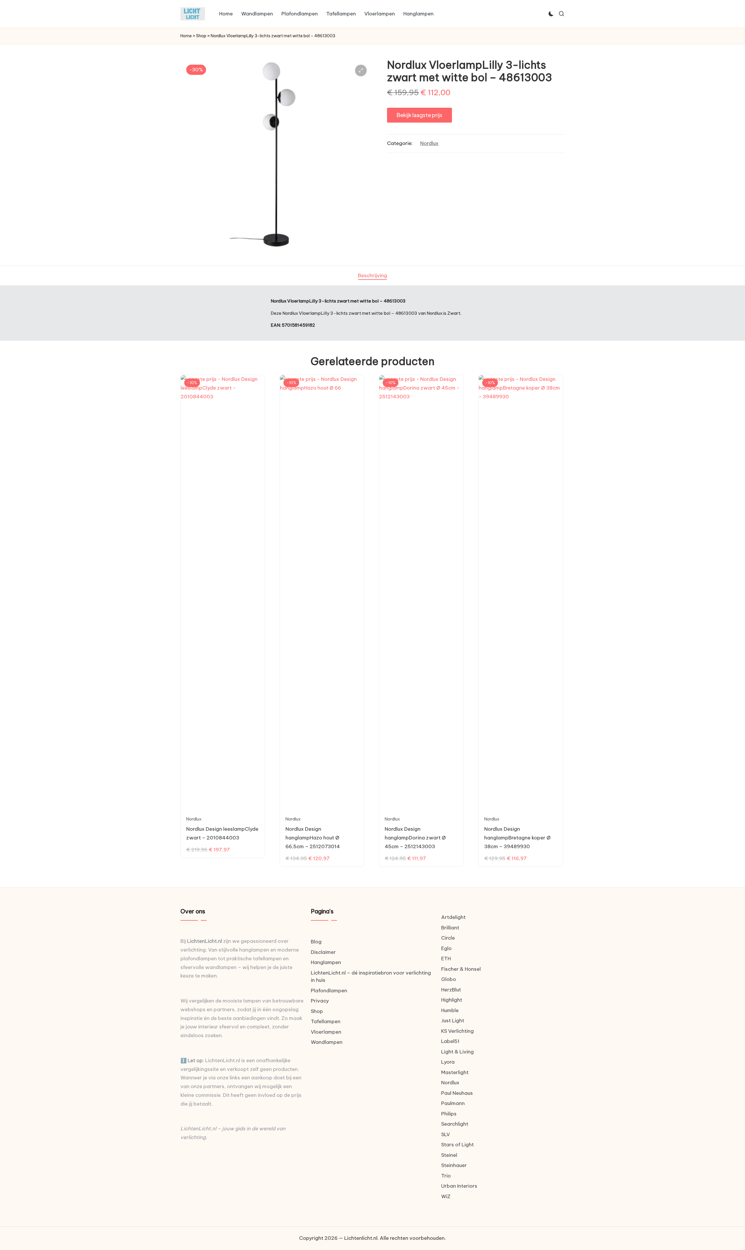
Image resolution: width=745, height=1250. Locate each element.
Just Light (452, 1020)
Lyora (448, 1062)
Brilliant (450, 927)
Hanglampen (326, 962)
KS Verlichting (457, 1031)
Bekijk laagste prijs (419, 115)
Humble (450, 1010)
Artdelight (453, 917)
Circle (448, 938)
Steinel (449, 1155)
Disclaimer (323, 952)
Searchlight (454, 1124)
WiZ (445, 1196)
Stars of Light (457, 1144)
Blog (316, 941)
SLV (445, 1134)
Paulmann (453, 1103)
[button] (361, 70)
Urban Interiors (459, 1186)
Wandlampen (327, 1042)
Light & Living (457, 1052)
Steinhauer (454, 1165)
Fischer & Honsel (461, 969)
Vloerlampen (326, 1032)
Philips (449, 1114)
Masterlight (455, 1072)
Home (186, 35)
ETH (446, 958)
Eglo (446, 948)
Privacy (320, 1001)
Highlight (451, 1000)
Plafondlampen (329, 990)
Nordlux (429, 143)
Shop (201, 35)
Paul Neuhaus (457, 1093)
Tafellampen (325, 1021)
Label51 (450, 1041)
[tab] (372, 275)
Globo (448, 979)
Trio (446, 1176)
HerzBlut (451, 989)
